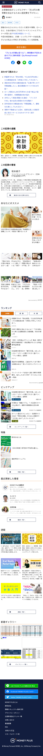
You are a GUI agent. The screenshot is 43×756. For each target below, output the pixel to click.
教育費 (10, 22)
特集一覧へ (21, 472)
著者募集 (8, 723)
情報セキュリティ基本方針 (14, 709)
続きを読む (21, 47)
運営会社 (8, 706)
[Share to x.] (18, 62)
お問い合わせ (9, 720)
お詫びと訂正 (9, 730)
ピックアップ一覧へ (22, 427)
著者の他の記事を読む (21, 195)
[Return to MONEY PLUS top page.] (21, 2)
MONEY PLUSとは (11, 702)
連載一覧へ (21, 612)
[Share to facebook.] (13, 62)
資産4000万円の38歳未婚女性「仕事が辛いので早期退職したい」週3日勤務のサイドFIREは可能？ (21, 86)
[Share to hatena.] (30, 62)
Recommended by (32, 300)
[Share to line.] (24, 62)
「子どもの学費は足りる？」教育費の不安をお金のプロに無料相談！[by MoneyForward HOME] (22, 55)
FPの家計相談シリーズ (21, 33)
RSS (6, 727)
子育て (17, 22)
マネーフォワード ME (12, 734)
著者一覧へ (21, 520)
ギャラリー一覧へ (21, 664)
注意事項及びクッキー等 (13, 716)
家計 (3, 22)
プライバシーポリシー (12, 713)
